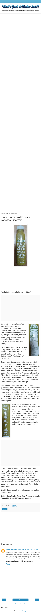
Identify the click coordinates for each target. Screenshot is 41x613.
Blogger (24, 611)
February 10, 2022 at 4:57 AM (28, 549)
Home (20, 600)
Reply (8, 564)
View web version (20, 604)
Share (4, 509)
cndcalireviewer (11, 549)
